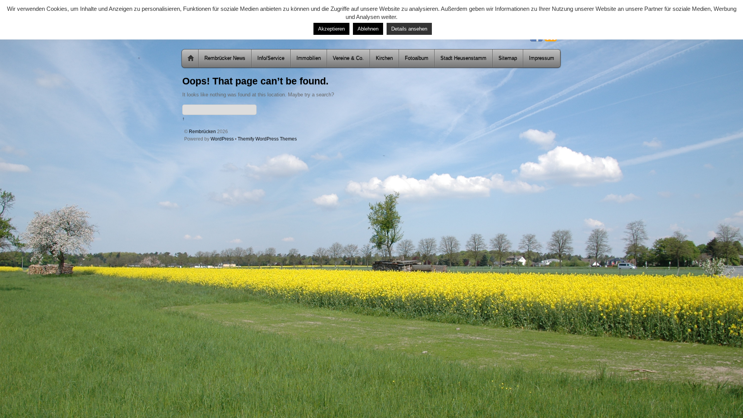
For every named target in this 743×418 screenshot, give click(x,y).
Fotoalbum (416, 58)
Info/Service (270, 58)
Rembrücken (202, 131)
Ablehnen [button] (368, 29)
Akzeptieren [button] (331, 29)
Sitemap (507, 58)
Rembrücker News (224, 58)
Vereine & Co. (348, 58)
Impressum (541, 58)
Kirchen (384, 58)
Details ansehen (409, 29)
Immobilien (308, 58)
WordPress (222, 138)
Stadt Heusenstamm (463, 58)
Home (191, 58)
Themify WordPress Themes (267, 138)
